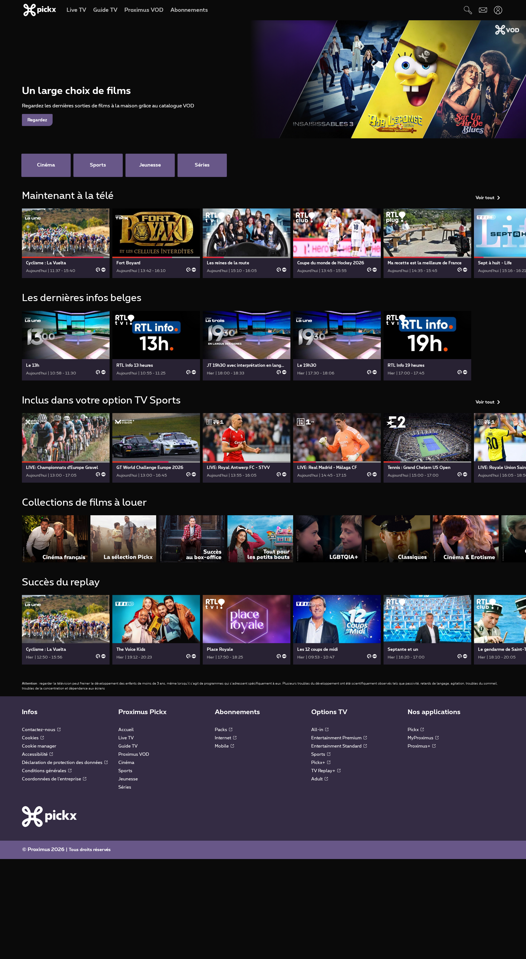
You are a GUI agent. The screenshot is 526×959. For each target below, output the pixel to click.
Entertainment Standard (337, 746)
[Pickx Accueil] (49, 816)
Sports (125, 771)
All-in (317, 730)
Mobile (222, 746)
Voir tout (485, 198)
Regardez (37, 120)
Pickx (414, 730)
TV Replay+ (323, 771)
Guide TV (128, 746)
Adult (317, 779)
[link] (66, 243)
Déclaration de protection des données (63, 762)
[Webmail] (482, 10)
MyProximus (421, 738)
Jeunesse (128, 779)
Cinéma (126, 762)
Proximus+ (419, 746)
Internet (223, 738)
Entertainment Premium (337, 738)
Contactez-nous (39, 730)
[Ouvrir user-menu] (497, 10)
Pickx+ (318, 762)
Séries (124, 787)
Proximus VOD (133, 754)
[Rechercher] (467, 10)
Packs (221, 730)
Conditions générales (44, 771)
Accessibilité (35, 754)
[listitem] (55, 538)
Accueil (126, 730)
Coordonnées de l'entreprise (52, 779)
